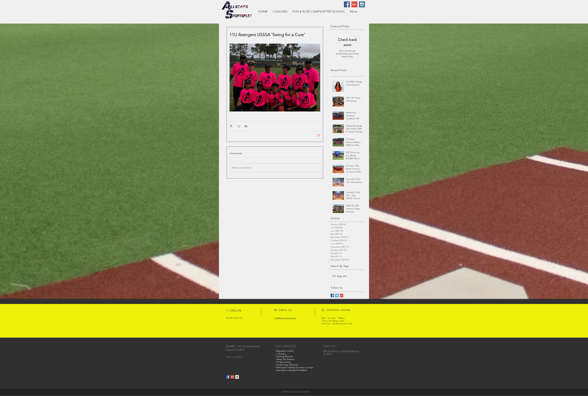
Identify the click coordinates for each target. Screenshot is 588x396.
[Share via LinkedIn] (246, 126)
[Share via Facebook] (231, 126)
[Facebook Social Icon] (347, 4)
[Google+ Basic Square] (341, 295)
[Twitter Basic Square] (337, 295)
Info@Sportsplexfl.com (285, 318)
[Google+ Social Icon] (354, 4)
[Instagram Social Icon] (362, 4)
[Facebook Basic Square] (332, 295)
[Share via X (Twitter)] (238, 126)
